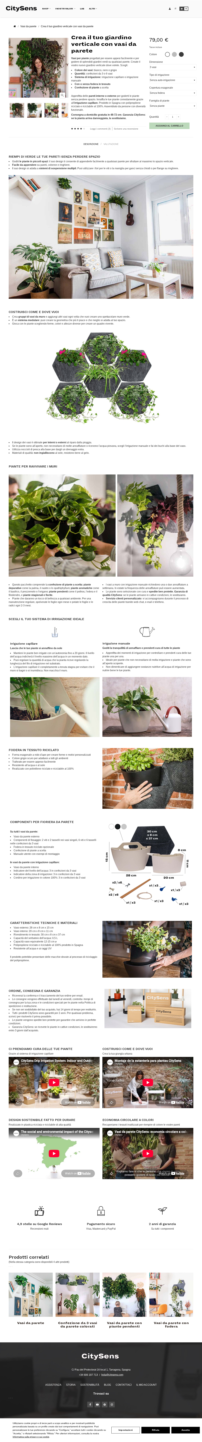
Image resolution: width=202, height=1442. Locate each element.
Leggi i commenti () (100, 128)
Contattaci (124, 1384)
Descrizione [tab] (90, 144)
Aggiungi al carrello (169, 125)
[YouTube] (97, 1404)
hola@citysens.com (112, 1374)
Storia (71, 1384)
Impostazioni (126, 1430)
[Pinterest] (104, 1404)
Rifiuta (155, 1430)
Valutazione (111, 144)
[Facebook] (90, 1404)
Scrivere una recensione (126, 128)
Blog (107, 1384)
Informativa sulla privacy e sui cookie (31, 1437)
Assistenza (53, 1384)
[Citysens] (22, 8)
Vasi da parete (30, 1323)
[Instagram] (112, 1404)
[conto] (170, 9)
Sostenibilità (89, 1384)
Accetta (185, 1430)
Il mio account (146, 1384)
